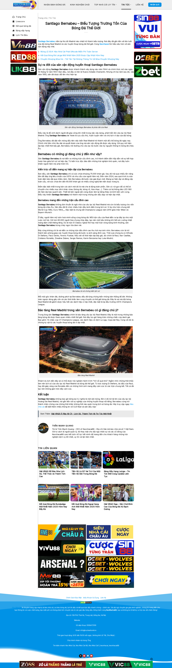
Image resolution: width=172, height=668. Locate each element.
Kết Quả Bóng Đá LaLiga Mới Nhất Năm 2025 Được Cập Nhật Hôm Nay (72, 55)
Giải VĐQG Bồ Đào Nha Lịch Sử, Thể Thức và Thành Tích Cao (52, 474)
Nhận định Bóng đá (54, 5)
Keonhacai (104, 44)
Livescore (20, 21)
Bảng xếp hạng (23, 30)
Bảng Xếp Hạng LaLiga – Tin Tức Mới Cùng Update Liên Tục (117, 474)
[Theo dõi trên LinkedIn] (87, 656)
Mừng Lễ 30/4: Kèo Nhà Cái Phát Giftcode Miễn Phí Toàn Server (69, 51)
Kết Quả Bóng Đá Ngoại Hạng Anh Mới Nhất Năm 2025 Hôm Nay (86, 506)
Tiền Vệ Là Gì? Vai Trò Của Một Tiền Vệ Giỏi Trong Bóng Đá (86, 472)
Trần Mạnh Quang (98, 640)
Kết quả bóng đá (23, 26)
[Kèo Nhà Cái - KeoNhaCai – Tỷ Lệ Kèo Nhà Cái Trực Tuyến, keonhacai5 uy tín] (24, 4)
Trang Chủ (21, 17)
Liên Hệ (140, 5)
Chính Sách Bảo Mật (74, 598)
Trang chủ (42, 18)
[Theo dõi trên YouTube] (91, 656)
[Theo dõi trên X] (80, 656)
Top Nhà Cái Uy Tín (104, 5)
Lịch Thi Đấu (22, 35)
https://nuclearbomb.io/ (89, 620)
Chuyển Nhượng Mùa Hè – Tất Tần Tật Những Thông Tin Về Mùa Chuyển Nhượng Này (79, 59)
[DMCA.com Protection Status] (86, 602)
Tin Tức (125, 5)
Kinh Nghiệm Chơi (80, 5)
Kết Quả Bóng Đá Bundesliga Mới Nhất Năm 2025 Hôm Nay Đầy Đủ (53, 506)
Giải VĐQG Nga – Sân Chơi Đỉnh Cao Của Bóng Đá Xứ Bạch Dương (118, 506)
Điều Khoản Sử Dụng (91, 598)
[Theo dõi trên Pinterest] (84, 656)
